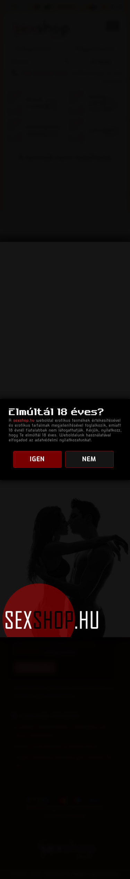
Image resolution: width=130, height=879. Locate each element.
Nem (89, 459)
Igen (37, 459)
